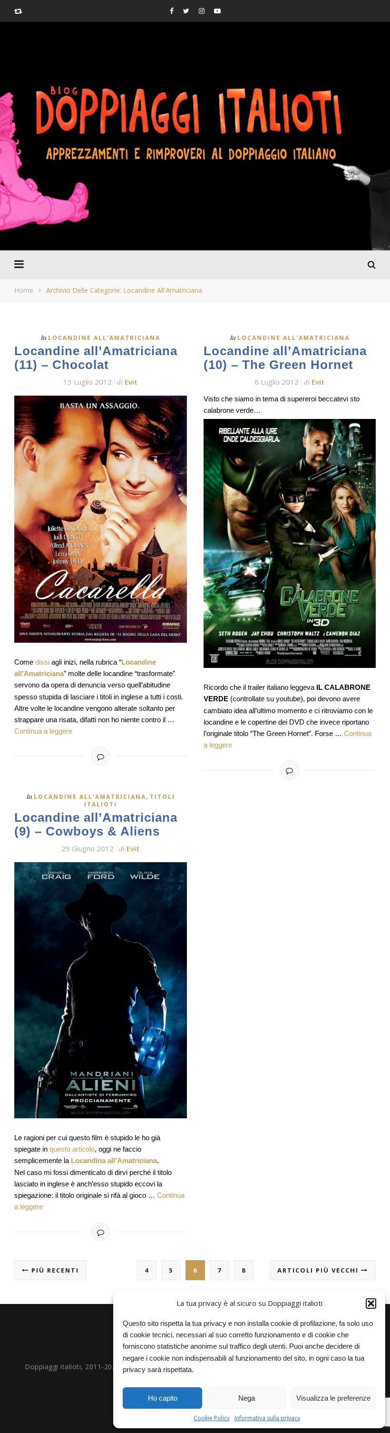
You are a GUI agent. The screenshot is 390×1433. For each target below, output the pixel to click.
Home (23, 290)
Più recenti (54, 1270)
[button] (371, 1303)
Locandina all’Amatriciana (114, 1160)
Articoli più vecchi (319, 1270)
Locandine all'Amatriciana (104, 338)
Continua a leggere (43, 731)
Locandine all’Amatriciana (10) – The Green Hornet (285, 358)
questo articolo (72, 1149)
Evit (131, 382)
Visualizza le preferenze (333, 1398)
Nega (246, 1398)
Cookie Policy (212, 1418)
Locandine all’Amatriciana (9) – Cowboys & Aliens (95, 824)
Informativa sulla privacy (267, 1418)
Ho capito (162, 1398)
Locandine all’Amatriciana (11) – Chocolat (95, 358)
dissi (42, 662)
